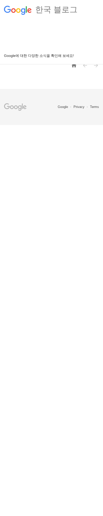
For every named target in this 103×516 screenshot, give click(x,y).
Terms (94, 107)
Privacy (80, 107)
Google (63, 107)
